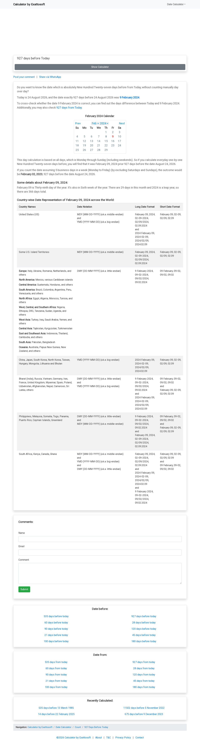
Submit (24, 589)
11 (77, 141)
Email (21, 546)
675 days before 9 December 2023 (144, 714)
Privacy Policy (123, 737)
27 (91, 150)
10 (119, 136)
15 (106, 141)
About (98, 737)
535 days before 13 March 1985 (56, 707)
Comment (23, 559)
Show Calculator (100, 66)
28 (98, 150)
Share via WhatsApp (50, 76)
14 (98, 141)
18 (77, 145)
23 (112, 145)
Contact (139, 737)
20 (91, 145)
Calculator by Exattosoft (29, 4)
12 (84, 141)
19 (84, 145)
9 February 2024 (129, 97)
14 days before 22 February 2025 (56, 714)
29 (106, 150)
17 (119, 141)
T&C (108, 737)
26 (84, 150)
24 (119, 145)
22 (106, 145)
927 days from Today (69, 107)
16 (112, 141)
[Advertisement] (100, 33)
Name (21, 532)
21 (98, 145)
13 (91, 141)
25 (77, 150)
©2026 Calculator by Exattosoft (73, 737)
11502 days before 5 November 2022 (144, 707)
